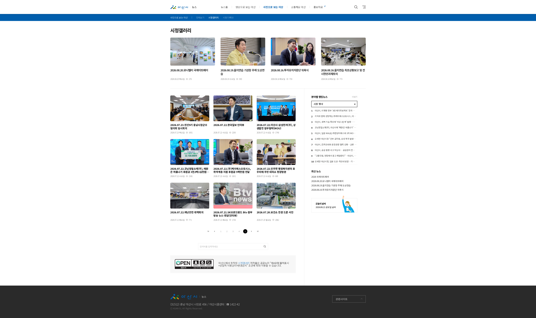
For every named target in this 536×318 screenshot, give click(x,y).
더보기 (354, 96)
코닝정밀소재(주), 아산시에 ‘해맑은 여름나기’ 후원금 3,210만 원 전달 (334, 127)
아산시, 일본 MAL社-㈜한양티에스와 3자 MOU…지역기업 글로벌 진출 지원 (334, 133)
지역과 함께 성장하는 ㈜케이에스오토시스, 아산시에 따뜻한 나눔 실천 (334, 116)
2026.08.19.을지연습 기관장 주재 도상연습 (331, 185)
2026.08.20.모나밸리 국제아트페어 (327, 181)
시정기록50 (228, 17)
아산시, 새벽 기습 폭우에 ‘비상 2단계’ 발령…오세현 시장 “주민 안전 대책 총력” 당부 (334, 121)
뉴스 (194, 7)
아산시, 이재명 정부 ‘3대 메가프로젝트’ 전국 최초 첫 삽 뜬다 (334, 110)
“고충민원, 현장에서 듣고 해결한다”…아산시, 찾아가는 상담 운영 (334, 155)
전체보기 (200, 17)
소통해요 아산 (298, 7)
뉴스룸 (224, 7)
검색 (265, 246)
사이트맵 (363, 7)
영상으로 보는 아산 (246, 7)
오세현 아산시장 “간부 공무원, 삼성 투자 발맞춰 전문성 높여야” (334, 138)
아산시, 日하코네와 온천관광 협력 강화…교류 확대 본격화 (334, 144)
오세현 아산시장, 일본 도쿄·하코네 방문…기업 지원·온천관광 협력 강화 (334, 161)
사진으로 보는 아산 (273, 7)
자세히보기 (192, 59)
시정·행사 (318, 104)
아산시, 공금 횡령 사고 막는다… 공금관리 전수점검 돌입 (334, 150)
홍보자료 (318, 7)
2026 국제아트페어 (320, 176)
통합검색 (356, 7)
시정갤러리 (213, 17)
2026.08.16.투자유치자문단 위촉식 (327, 189)
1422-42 (235, 304)
